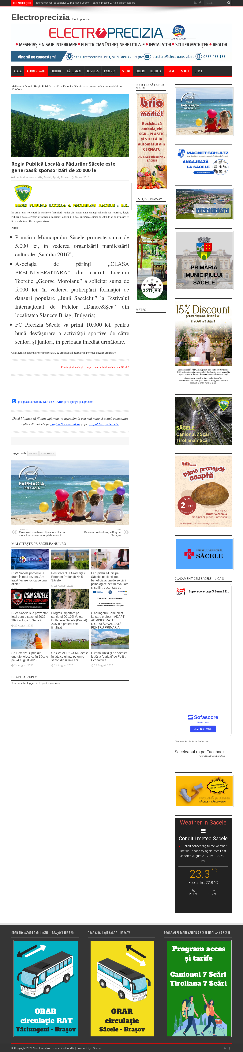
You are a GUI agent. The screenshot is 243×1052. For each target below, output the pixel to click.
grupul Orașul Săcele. (104, 424)
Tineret (171, 71)
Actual (28, 86)
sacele (33, 453)
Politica (56, 71)
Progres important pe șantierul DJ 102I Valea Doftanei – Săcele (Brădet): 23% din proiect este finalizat (69, 620)
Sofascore (203, 741)
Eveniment (110, 71)
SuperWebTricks (207, 756)
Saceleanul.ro (41, 1048)
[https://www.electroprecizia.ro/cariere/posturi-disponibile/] (203, 204)
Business (93, 71)
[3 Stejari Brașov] (151, 252)
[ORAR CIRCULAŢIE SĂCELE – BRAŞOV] (121, 988)
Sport (185, 71)
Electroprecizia (40, 17)
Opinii (198, 71)
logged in (32, 683)
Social (126, 71)
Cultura (155, 71)
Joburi (140, 71)
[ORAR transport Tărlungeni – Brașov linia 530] (45, 988)
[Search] (229, 3)
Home (18, 86)
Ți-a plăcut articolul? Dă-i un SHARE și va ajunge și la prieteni (55, 402)
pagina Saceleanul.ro (65, 424)
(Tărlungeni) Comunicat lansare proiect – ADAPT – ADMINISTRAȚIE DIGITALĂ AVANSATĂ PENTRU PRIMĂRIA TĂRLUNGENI (109, 622)
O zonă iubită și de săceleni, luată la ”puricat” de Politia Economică (110, 656)
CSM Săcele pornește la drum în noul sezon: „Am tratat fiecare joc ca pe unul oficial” (29, 578)
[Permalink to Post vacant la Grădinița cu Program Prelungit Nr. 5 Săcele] (70, 568)
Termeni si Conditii (63, 1048)
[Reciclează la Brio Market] (151, 141)
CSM (37, 3)
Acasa (18, 71)
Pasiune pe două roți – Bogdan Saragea (103, 532)
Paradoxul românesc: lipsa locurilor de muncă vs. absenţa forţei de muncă (42, 532)
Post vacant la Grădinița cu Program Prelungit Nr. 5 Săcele (69, 576)
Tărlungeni (74, 71)
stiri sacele (47, 453)
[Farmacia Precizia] (70, 523)
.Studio (96, 1048)
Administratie (36, 71)
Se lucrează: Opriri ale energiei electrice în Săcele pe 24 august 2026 (29, 656)
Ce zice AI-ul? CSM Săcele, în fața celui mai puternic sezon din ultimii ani (70, 656)
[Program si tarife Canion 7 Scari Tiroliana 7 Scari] (198, 988)
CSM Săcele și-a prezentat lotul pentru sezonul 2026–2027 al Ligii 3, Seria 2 (29, 616)
